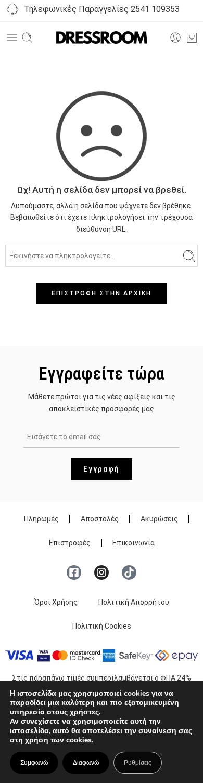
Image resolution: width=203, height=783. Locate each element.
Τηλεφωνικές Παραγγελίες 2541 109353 (100, 9)
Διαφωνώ (86, 763)
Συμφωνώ (34, 763)
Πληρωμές (41, 519)
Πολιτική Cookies (101, 626)
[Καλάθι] (192, 37)
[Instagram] (101, 572)
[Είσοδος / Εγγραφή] (175, 37)
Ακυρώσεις (159, 519)
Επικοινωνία (133, 543)
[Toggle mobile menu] (12, 37)
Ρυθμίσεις (137, 763)
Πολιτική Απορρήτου (133, 602)
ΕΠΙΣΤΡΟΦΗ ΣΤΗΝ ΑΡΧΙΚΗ (101, 293)
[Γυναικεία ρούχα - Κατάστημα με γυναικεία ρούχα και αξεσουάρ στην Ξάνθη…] (101, 37)
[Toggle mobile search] (27, 37)
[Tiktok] (129, 572)
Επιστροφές (70, 543)
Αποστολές (100, 519)
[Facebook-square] (74, 572)
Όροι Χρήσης (56, 602)
